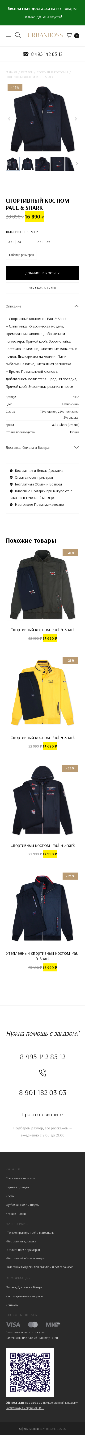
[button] (13, 164)
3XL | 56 (44, 241)
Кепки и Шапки (16, 1214)
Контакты (12, 1305)
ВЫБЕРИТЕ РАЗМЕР (22, 231)
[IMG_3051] (42, 119)
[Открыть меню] (9, 35)
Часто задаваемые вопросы (24, 1296)
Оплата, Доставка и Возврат (25, 1287)
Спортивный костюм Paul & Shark (42, 629)
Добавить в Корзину (42, 273)
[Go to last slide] (9, 119)
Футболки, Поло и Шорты (22, 1205)
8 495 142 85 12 (42, 1056)
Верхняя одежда (17, 1187)
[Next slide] (75, 119)
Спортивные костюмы (20, 1178)
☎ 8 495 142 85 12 (42, 54)
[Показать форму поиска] (18, 35)
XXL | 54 (14, 241)
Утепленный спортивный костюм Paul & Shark (42, 956)
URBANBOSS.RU (56, 1429)
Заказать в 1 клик (42, 288)
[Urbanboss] (45, 37)
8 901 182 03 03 (42, 1092)
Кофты (10, 1196)
